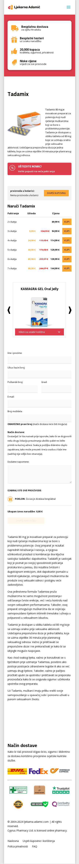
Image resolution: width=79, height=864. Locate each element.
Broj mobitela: (15, 411)
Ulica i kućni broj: (16, 367)
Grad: (44, 382)
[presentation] (9, 310)
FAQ (34, 846)
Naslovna (13, 841)
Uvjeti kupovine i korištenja (39, 841)
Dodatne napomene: (18, 461)
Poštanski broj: (15, 382)
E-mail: (11, 396)
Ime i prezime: (15, 353)
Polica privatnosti (18, 846)
